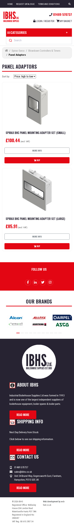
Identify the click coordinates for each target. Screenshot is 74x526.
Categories (18, 32)
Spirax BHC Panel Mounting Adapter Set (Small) (35, 133)
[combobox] (39, 40)
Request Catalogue (25, 4)
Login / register (44, 21)
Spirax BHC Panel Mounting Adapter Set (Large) (35, 219)
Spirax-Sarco (18, 50)
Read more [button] (23, 415)
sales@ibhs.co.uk (23, 471)
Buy (38, 160)
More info (37, 150)
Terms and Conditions (49, 4)
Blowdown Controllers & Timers (44, 50)
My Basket (65, 21)
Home (10, 4)
